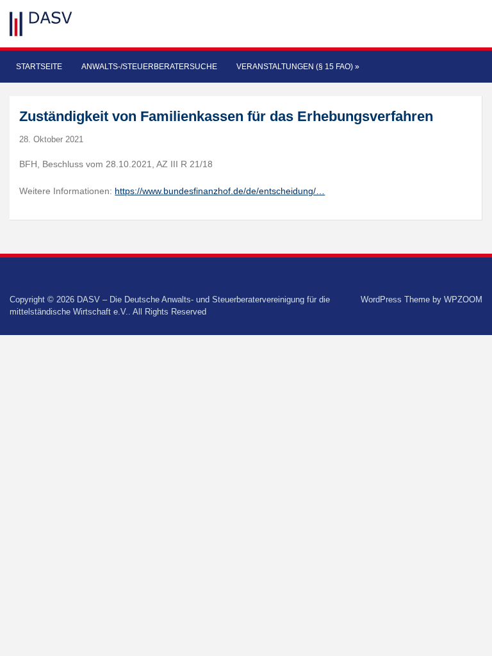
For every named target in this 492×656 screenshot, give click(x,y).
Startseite (39, 66)
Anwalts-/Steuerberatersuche (149, 66)
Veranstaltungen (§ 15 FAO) (297, 66)
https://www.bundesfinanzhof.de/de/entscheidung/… (220, 191)
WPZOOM (463, 299)
